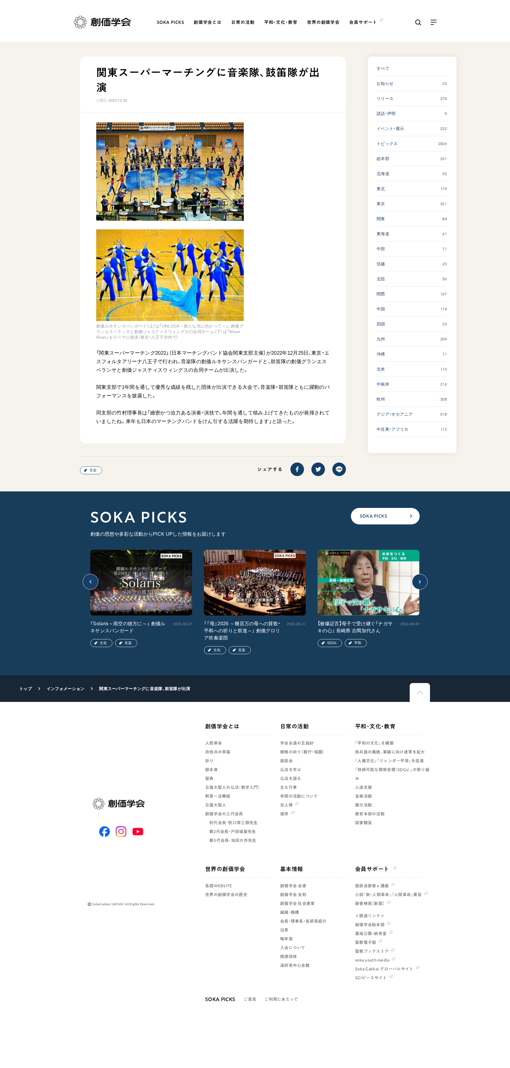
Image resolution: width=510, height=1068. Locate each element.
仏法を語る (290, 778)
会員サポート (372, 869)
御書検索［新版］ (370, 903)
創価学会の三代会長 (224, 814)
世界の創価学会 (323, 22)
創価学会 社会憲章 (297, 903)
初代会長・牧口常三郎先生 (233, 823)
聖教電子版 (365, 942)
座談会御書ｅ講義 (372, 886)
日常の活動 (243, 22)
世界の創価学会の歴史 (226, 895)
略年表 (286, 939)
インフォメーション (66, 688)
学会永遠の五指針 (297, 743)
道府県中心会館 (295, 965)
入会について (292, 948)
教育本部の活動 (370, 814)
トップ (25, 688)
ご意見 (249, 999)
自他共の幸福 (218, 752)
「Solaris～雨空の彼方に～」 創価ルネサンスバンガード (128, 627)
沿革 (284, 930)
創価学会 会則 (293, 895)
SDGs (331, 643)
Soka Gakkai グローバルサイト (384, 969)
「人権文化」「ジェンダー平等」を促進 (389, 761)
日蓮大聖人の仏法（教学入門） (232, 787)
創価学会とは (208, 22)
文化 (103, 643)
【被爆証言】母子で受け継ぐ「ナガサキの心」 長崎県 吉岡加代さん (355, 627)
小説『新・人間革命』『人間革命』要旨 (388, 895)
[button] (90, 582)
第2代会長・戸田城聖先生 (232, 832)
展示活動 (363, 805)
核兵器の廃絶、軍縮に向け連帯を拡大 (390, 752)
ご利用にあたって (281, 999)
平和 (357, 643)
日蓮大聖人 (215, 805)
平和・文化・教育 (281, 22)
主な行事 (288, 787)
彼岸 (284, 814)
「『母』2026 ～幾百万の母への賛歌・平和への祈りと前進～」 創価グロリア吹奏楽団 (242, 630)
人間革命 (213, 743)
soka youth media (372, 960)
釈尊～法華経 (218, 796)
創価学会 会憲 (293, 886)
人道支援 (363, 787)
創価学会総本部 (370, 925)
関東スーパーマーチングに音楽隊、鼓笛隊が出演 (144, 688)
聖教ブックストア (372, 951)
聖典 (209, 778)
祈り (209, 761)
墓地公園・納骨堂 (371, 934)
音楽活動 (363, 796)
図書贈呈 (363, 823)
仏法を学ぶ (290, 770)
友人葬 (286, 805)
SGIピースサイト (371, 978)
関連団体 (288, 957)
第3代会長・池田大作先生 (232, 840)
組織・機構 (289, 912)
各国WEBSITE (218, 886)
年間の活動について (299, 796)
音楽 (93, 470)
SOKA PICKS (170, 22)
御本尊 (211, 770)
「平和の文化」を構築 (374, 743)
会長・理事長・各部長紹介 (303, 921)
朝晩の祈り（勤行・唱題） (302, 752)
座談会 (286, 761)
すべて (383, 68)
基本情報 (291, 869)
